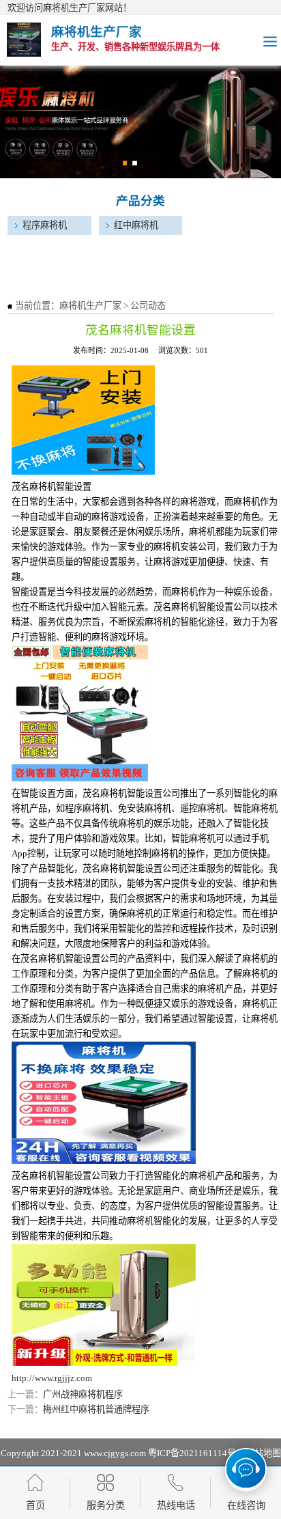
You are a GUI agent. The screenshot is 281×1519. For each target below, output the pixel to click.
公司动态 (148, 306)
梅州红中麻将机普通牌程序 (96, 1409)
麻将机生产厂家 (90, 306)
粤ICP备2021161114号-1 (195, 1453)
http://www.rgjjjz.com (52, 1378)
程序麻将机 (45, 225)
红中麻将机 (136, 225)
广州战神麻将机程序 (83, 1394)
